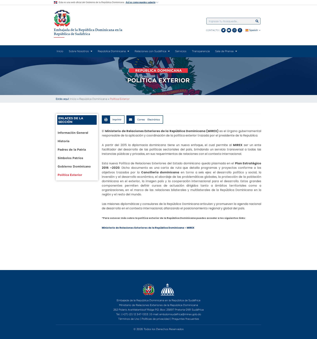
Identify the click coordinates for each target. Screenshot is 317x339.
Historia (63, 141)
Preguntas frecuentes (185, 318)
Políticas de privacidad (156, 318)
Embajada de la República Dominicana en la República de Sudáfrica (88, 32)
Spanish (253, 30)
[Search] (257, 21)
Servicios (180, 51)
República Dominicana (112, 51)
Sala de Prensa (224, 51)
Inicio (60, 51)
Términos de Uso (128, 318)
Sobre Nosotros (79, 51)
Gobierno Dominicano (74, 166)
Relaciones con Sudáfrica (150, 51)
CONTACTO (212, 30)
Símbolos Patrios (70, 158)
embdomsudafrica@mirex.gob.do (180, 314)
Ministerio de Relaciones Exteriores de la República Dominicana (158, 305)
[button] (113, 119)
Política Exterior (70, 174)
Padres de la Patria (72, 149)
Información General (73, 132)
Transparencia (201, 51)
